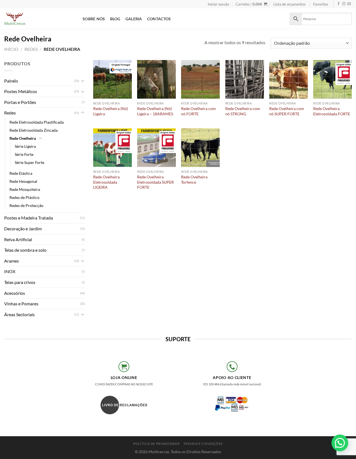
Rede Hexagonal (23, 181)
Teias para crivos (19, 282)
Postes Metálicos (20, 91)
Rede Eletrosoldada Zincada (33, 130)
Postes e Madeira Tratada (28, 217)
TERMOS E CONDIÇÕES (203, 443)
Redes (31, 49)
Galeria (133, 18)
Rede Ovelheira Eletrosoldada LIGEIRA (106, 181)
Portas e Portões (20, 102)
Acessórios (14, 293)
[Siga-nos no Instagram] (343, 4)
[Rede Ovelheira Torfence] (200, 147)
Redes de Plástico (24, 197)
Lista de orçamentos (289, 4)
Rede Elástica (20, 173)
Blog (115, 18)
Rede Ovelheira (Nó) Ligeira (110, 111)
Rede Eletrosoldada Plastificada (36, 122)
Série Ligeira (25, 146)
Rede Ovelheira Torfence (194, 179)
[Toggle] (82, 80)
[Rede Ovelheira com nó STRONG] (244, 79)
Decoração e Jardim (23, 228)
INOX (9, 271)
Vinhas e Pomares (21, 303)
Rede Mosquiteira (24, 189)
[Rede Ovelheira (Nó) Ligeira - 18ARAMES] (156, 79)
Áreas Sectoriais (19, 314)
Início (11, 49)
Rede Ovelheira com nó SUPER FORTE (286, 111)
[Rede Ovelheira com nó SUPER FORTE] (288, 79)
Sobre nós (94, 18)
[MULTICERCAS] (39, 18)
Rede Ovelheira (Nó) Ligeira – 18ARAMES (155, 111)
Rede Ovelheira (22, 138)
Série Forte (24, 154)
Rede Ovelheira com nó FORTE (198, 111)
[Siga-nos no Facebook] (338, 4)
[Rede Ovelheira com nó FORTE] (200, 79)
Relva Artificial (18, 239)
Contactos (159, 18)
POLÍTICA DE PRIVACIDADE (156, 443)
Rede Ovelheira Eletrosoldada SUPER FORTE (155, 181)
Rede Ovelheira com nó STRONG (242, 111)
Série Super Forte (29, 162)
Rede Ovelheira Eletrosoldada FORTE (331, 111)
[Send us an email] (349, 4)
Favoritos (320, 4)
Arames (11, 260)
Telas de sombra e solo (25, 250)
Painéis (11, 80)
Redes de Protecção (26, 205)
